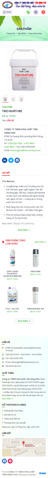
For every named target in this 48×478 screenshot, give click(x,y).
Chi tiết (6, 173)
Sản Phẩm (22, 33)
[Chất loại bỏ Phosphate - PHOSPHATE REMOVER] (12, 264)
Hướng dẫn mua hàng (13, 411)
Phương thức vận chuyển (15, 423)
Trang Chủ (10, 33)
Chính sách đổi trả (12, 419)
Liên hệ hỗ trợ (10, 415)
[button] (42, 69)
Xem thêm (39, 242)
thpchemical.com (13, 366)
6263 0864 (9, 147)
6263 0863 (29, 143)
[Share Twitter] (11, 160)
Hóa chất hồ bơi (35, 33)
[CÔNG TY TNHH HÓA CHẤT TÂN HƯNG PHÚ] (24, 5)
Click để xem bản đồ (24, 447)
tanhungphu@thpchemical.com (25, 150)
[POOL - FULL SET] (12, 299)
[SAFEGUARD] (35, 262)
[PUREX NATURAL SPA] (35, 299)
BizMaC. (33, 475)
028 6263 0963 (15, 143)
